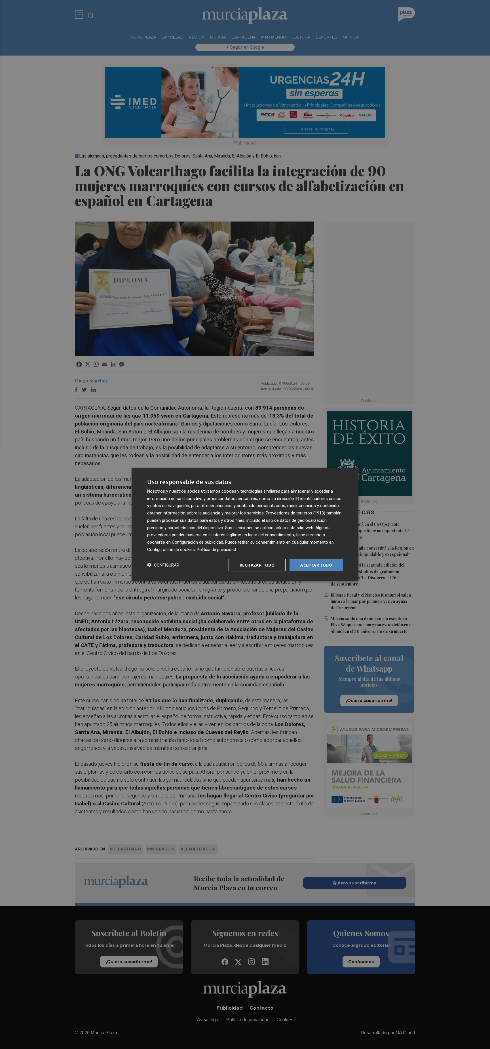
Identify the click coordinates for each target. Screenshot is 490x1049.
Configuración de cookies (171, 549)
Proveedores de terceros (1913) (295, 513)
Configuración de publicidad (197, 542)
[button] (163, 565)
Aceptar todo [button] (316, 564)
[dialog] (245, 524)
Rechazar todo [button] (257, 564)
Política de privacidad (216, 549)
